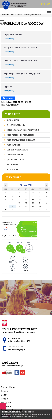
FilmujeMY (6, 402)
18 (19, 203)
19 (26, 203)
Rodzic (18, 15)
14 (40, 199)
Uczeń (4, 395)
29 (46, 206)
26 (26, 206)
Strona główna (8, 387)
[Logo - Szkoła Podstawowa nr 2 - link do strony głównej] (14, 5)
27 (33, 206)
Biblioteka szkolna (16, 125)
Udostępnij (9, 98)
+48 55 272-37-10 (48, 4)
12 (26, 199)
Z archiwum (12, 170)
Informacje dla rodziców (22, 23)
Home (12, 15)
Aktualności (13, 120)
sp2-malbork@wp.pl (43, 4)
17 (12, 203)
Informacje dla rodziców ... (32, 15)
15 (46, 199)
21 (40, 203)
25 (19, 206)
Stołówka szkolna (15, 155)
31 (12, 210)
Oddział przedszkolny (17, 150)
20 (33, 203)
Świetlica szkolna (15, 160)
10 (12, 199)
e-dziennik (6, 406)
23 (6, 206)
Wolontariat (13, 165)
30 (6, 210)
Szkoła (4, 391)
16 (6, 203)
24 (12, 206)
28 (40, 206)
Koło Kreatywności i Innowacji (21, 140)
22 (46, 203)
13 (33, 199)
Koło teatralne (14, 145)
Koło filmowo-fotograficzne (20, 135)
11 (19, 199)
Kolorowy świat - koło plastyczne (23, 130)
